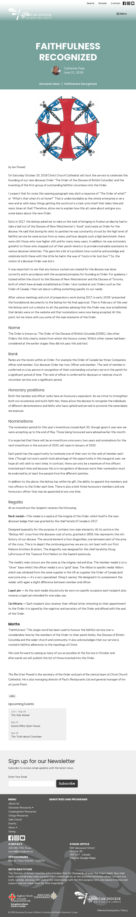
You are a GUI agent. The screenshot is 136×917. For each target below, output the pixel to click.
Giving (11, 831)
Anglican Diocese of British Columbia (99, 898)
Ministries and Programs (68, 799)
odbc (12, 696)
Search (90, 3)
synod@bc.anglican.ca (20, 851)
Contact (115, 3)
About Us (13, 803)
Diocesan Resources (20, 807)
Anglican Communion (46, 896)
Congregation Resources (22, 811)
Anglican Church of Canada (20, 896)
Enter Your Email (17, 777)
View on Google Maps (83, 858)
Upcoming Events (21, 704)
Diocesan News (49, 84)
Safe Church (15, 819)
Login (75, 912)
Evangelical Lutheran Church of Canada (19, 904)
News (12, 827)
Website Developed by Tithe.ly (112, 910)
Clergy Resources (18, 815)
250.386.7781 (16, 848)
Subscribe (67, 783)
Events (12, 823)
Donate (103, 3)
